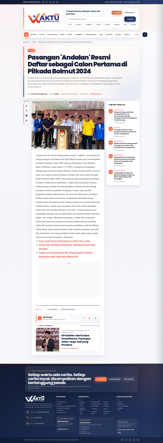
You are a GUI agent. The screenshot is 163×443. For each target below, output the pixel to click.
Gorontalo (84, 431)
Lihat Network (128, 379)
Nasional (33, 34)
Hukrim (69, 34)
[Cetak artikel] (26, 120)
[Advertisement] (69, 280)
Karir (119, 410)
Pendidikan (79, 34)
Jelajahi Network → (63, 429)
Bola (70, 24)
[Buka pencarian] (145, 34)
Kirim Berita (117, 12)
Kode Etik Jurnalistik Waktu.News (66, 406)
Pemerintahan (52, 34)
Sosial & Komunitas (83, 409)
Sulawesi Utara (85, 429)
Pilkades (117, 24)
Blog (93, 413)
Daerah (41, 34)
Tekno (81, 406)
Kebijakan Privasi (62, 412)
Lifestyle (118, 34)
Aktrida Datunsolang (68, 309)
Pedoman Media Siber (63, 408)
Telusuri (130, 19)
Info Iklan (120, 408)
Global (106, 404)
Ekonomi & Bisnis (91, 34)
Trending (94, 409)
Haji (125, 24)
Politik (62, 34)
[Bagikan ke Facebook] (26, 105)
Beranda (26, 42)
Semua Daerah (85, 426)
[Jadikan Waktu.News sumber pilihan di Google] (89, 318)
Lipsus (106, 409)
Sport (101, 34)
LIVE (137, 34)
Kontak (120, 402)
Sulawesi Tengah (86, 433)
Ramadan (134, 24)
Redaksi (59, 404)
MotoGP (78, 24)
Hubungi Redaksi (114, 379)
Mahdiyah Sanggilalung (39, 94)
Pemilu (98, 24)
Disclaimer (60, 410)
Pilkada (107, 24)
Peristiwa (109, 34)
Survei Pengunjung (123, 406)
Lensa (105, 413)
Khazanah (107, 411)
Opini (81, 413)
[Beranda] (26, 34)
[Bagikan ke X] (26, 110)
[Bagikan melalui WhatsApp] (26, 115)
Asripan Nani (53, 309)
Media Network (129, 12)
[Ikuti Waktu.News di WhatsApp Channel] (95, 318)
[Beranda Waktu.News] (43, 18)
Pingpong (89, 24)
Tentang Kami (61, 402)
